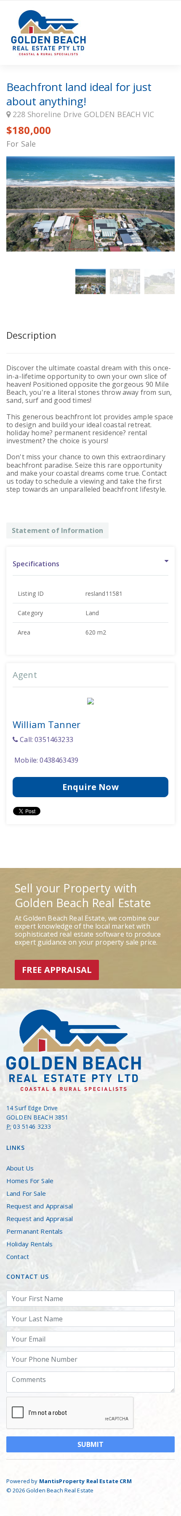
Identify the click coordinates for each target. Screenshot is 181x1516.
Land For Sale (26, 1193)
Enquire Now (90, 787)
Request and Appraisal (39, 1206)
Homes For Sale (29, 1180)
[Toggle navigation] (162, 32)
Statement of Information (57, 530)
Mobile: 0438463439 (45, 760)
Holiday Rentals (29, 1244)
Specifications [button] (36, 563)
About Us (20, 1168)
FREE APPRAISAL (57, 969)
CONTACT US (27, 1276)
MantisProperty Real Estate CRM (85, 1481)
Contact (17, 1256)
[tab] (90, 564)
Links (15, 1148)
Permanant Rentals (34, 1231)
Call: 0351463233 (45, 739)
